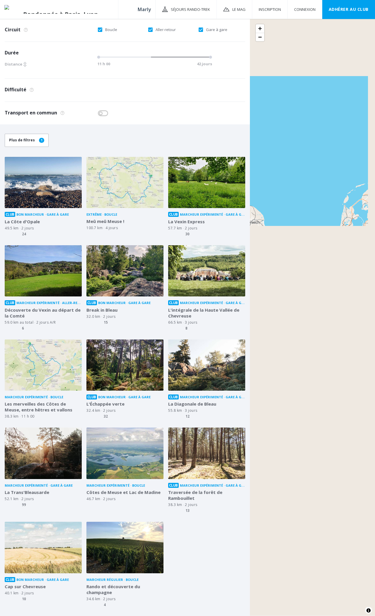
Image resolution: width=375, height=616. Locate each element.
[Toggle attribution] (368, 610)
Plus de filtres (25, 140)
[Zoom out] (260, 37)
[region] (312, 317)
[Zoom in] (260, 28)
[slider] (153, 57)
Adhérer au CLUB (349, 9)
